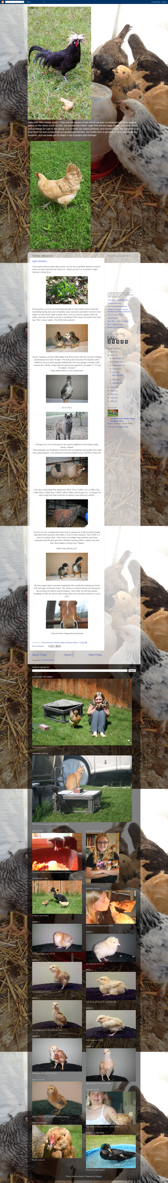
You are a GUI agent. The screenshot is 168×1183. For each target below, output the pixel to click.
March (115, 380)
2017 (113, 355)
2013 (113, 394)
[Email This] (49, 646)
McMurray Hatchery (116, 327)
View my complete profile (118, 427)
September (117, 365)
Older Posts (95, 654)
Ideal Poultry (113, 318)
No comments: (38, 646)
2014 (113, 391)
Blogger (99, 1176)
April (115, 372)
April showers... (40, 261)
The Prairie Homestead (117, 306)
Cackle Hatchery (114, 303)
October (116, 362)
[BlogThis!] (52, 646)
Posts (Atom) (49, 660)
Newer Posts (39, 654)
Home (67, 654)
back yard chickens (116, 324)
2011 (113, 401)
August (116, 369)
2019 (113, 352)
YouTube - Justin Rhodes (118, 300)
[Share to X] (54, 646)
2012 (113, 398)
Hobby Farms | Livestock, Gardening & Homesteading (119, 311)
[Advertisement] (121, 274)
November (117, 358)
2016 (113, 387)
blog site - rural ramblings (118, 321)
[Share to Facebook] (57, 646)
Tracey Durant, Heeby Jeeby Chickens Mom (122, 420)
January (116, 383)
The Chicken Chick (115, 315)
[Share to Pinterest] (59, 646)
